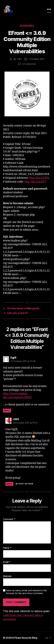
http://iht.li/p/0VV (35, 181)
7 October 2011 (36, 59)
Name (7, 548)
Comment (9, 519)
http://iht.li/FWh (39, 178)
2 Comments (29, 63)
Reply (7, 410)
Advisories (27, 25)
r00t (19, 59)
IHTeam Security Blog (24, 637)
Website (7, 576)
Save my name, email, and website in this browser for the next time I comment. (26, 592)
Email (6, 562)
